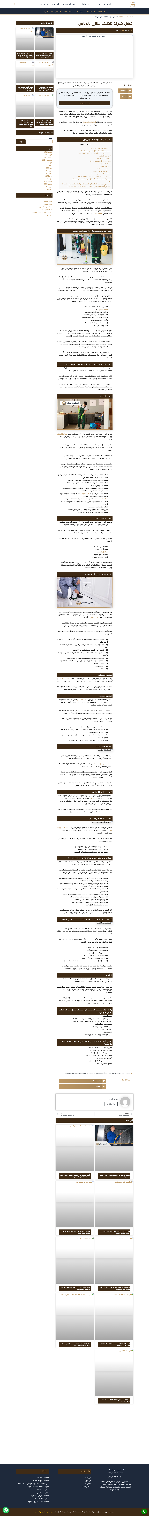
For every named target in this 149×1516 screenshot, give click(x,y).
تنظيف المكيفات (104, 163)
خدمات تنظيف (48, 201)
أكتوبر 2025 (49, 155)
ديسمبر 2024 (48, 181)
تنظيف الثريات (103, 499)
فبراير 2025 (49, 176)
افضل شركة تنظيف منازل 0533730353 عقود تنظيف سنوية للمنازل (25, 88)
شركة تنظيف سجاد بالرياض (74, 1073)
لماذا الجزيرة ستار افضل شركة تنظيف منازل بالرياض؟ (94, 176)
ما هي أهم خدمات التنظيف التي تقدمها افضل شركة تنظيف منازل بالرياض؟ (86, 184)
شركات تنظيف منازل (114, 1073)
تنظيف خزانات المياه (104, 169)
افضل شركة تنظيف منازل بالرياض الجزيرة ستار (96, 151)
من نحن (96, 4)
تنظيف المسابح (105, 166)
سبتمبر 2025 (48, 157)
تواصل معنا (43, 4)
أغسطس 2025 (47, 160)
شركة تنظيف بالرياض (89, 122)
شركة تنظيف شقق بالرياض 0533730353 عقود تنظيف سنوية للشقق (44, 122)
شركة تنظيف (102, 1073)
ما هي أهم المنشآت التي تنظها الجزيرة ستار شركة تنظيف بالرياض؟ (89, 186)
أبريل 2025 (49, 171)
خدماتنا (85, 4)
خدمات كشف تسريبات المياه (101, 174)
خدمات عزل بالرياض (46, 207)
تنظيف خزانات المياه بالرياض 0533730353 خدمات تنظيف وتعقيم (116, 1232)
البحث (51, 138)
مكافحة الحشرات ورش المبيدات (100, 161)
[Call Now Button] (144, 1511)
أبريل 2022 (49, 187)
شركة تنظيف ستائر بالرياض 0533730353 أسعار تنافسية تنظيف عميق (26, 123)
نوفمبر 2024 (48, 184)
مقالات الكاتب (111, 1104)
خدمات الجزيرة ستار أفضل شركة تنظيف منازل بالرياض (93, 153)
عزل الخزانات (93, 798)
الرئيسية (107, 4)
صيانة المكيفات (103, 552)
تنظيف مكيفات (47, 199)
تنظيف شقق (103, 309)
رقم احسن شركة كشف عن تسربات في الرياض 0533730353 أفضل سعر (75, 1344)
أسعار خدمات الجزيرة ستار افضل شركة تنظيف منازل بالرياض (91, 179)
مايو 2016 (50, 189)
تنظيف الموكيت (85, 493)
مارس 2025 (49, 173)
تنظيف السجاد (97, 213)
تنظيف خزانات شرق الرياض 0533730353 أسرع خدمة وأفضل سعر (44, 55)
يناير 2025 (49, 179)
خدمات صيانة (48, 204)
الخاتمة (108, 181)
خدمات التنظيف (105, 156)
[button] (81, 4)
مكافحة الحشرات (94, 617)
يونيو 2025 (49, 165)
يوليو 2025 (49, 163)
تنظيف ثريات (126, 1073)
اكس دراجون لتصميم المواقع (44, 1512)
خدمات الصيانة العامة (103, 158)
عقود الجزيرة (70, 4)
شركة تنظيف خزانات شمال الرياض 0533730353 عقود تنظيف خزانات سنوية (74, 1176)
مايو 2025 (49, 168)
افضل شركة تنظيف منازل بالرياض (100, 148)
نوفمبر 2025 (48, 152)
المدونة (55, 4)
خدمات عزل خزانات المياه (102, 171)
